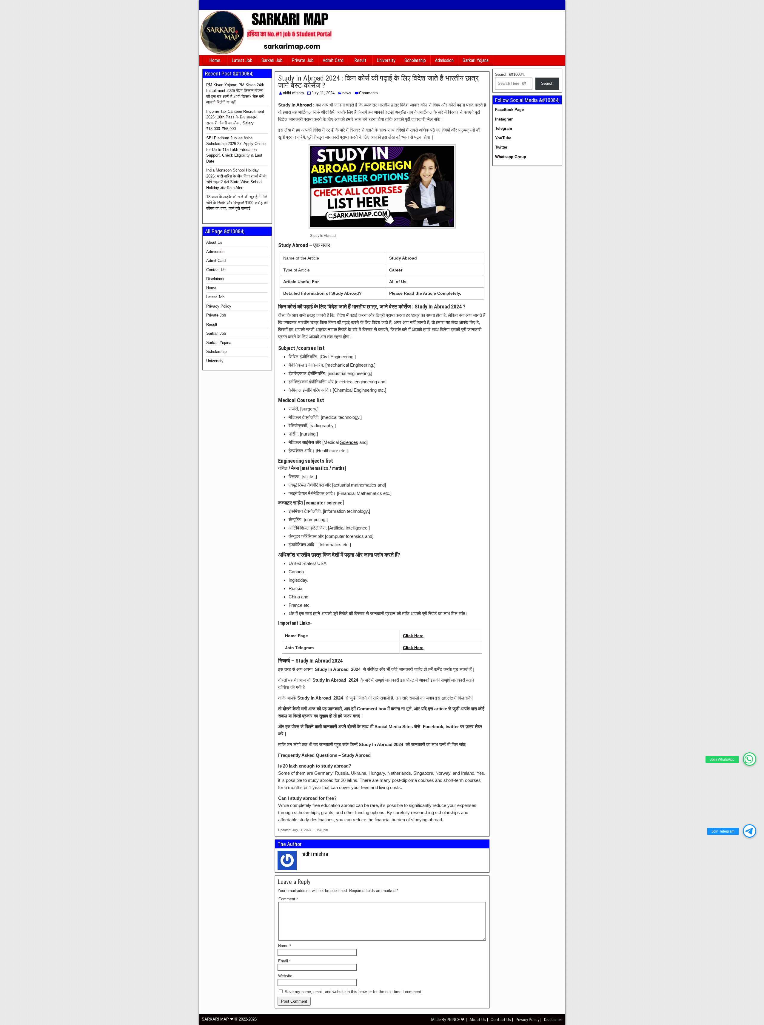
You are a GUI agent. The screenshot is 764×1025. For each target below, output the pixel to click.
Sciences (349, 442)
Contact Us (216, 270)
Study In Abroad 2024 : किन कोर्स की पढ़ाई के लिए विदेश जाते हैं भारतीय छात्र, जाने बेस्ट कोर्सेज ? (379, 81)
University (386, 60)
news (346, 93)
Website (285, 976)
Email (284, 961)
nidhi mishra (293, 93)
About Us (214, 242)
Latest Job (242, 60)
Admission (444, 60)
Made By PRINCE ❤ (448, 1019)
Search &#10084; (510, 74)
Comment (288, 899)
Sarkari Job (272, 60)
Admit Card (333, 60)
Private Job (303, 60)
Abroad (304, 104)
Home (214, 60)
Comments (368, 93)
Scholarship (415, 60)
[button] (749, 759)
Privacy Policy (218, 306)
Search (547, 83)
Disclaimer (215, 279)
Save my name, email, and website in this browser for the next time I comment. (353, 992)
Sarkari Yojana (476, 60)
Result (360, 60)
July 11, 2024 (323, 93)
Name (284, 946)
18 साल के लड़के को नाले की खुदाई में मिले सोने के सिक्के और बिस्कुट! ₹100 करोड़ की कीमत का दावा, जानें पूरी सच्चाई (237, 202)
